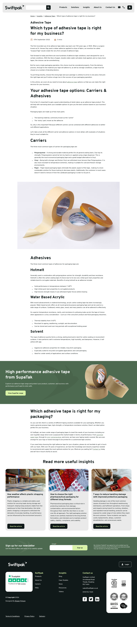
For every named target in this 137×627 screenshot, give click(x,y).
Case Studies (63, 580)
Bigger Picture (20, 601)
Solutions (75, 7)
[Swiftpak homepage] (18, 564)
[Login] (129, 7)
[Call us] (123, 7)
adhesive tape (72, 82)
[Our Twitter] (91, 599)
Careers (38, 584)
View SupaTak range (15, 393)
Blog (60, 576)
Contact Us (110, 7)
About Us (98, 7)
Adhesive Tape (50, 16)
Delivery (42, 616)
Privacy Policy (29, 616)
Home (32, 16)
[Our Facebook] (85, 599)
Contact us (96, 449)
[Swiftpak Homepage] (14, 7)
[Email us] (119, 7)
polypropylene (56, 437)
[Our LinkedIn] (97, 599)
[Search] (48, 7)
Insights (86, 7)
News (61, 584)
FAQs (37, 588)
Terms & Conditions (13, 616)
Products (63, 7)
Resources (62, 588)
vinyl (48, 437)
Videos (61, 591)
